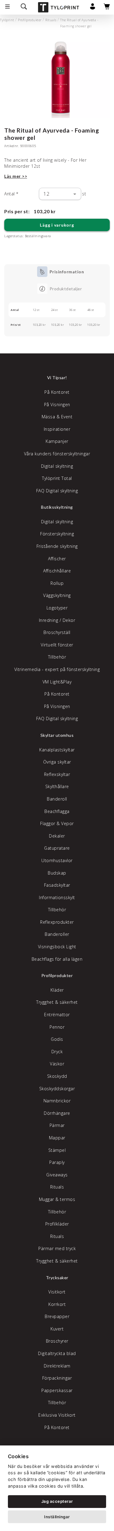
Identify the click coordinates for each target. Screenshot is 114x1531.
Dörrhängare (57, 1113)
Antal (11, 194)
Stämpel (57, 1150)
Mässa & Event (57, 417)
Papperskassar (57, 1390)
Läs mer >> (15, 176)
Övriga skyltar (57, 762)
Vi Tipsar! (57, 377)
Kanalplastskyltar (57, 750)
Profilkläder (57, 1224)
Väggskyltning (57, 595)
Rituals (51, 20)
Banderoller (57, 934)
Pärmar (57, 1125)
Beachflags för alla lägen (57, 959)
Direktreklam (57, 1366)
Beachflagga (57, 811)
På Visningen (57, 404)
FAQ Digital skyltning (57, 491)
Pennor (57, 1027)
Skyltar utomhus (57, 735)
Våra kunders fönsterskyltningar (57, 454)
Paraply (57, 1162)
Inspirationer (57, 429)
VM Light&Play (57, 682)
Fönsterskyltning (57, 534)
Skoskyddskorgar (57, 1088)
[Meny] (7, 7)
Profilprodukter (30, 20)
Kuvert (57, 1329)
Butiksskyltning (57, 507)
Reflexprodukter (57, 922)
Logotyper (57, 608)
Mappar (57, 1138)
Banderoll (57, 799)
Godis (57, 1039)
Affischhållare (57, 571)
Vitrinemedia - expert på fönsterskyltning (57, 669)
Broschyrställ (57, 632)
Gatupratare (57, 848)
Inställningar (57, 1516)
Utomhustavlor (57, 860)
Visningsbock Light (57, 946)
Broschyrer (57, 1341)
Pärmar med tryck (57, 1248)
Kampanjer (57, 441)
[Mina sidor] (92, 8)
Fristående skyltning (57, 546)
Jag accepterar (57, 1501)
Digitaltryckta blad (57, 1353)
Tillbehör (57, 657)
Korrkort (57, 1304)
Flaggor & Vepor (57, 823)
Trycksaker (57, 1277)
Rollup (57, 583)
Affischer (57, 558)
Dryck (57, 1051)
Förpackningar (57, 1378)
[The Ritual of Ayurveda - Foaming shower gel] (57, 78)
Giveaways (57, 1175)
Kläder (57, 990)
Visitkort (57, 1292)
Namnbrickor (57, 1101)
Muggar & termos (57, 1199)
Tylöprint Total (57, 478)
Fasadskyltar (57, 885)
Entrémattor (57, 1014)
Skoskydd (57, 1076)
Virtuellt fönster (57, 645)
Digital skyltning (57, 466)
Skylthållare (57, 786)
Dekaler (57, 836)
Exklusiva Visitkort (57, 1415)
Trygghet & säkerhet (57, 1002)
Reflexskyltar (57, 774)
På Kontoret (57, 392)
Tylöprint (7, 20)
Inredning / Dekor (57, 620)
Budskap (57, 873)
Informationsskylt (57, 897)
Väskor (57, 1064)
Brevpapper (57, 1316)
